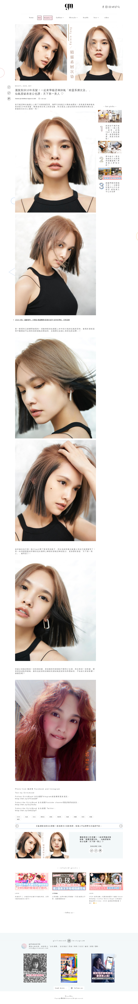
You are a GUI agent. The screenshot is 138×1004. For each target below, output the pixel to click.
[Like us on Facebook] (103, 7)
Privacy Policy (69, 996)
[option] (32, 887)
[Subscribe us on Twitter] (116, 7)
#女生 (34, 817)
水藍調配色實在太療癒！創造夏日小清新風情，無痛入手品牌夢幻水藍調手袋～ (69, 826)
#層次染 (42, 817)
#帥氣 (50, 817)
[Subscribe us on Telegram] (113, 7)
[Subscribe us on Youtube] (110, 7)
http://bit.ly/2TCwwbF (26, 799)
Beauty (47, 18)
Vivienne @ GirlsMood (21, 98)
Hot (39, 18)
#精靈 (75, 817)
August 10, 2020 (31, 98)
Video (106, 18)
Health (85, 18)
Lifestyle (72, 18)
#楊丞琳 (59, 817)
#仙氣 (26, 817)
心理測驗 (55, 893)
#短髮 (67, 817)
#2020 (18, 817)
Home (31, 18)
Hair (25, 86)
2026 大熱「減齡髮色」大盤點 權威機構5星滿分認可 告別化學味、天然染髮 (42, 320)
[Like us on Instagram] (106, 7)
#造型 (83, 817)
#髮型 (18, 819)
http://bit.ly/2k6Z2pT (26, 810)
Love (95, 18)
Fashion (59, 18)
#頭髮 (90, 817)
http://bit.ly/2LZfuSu (26, 804)
